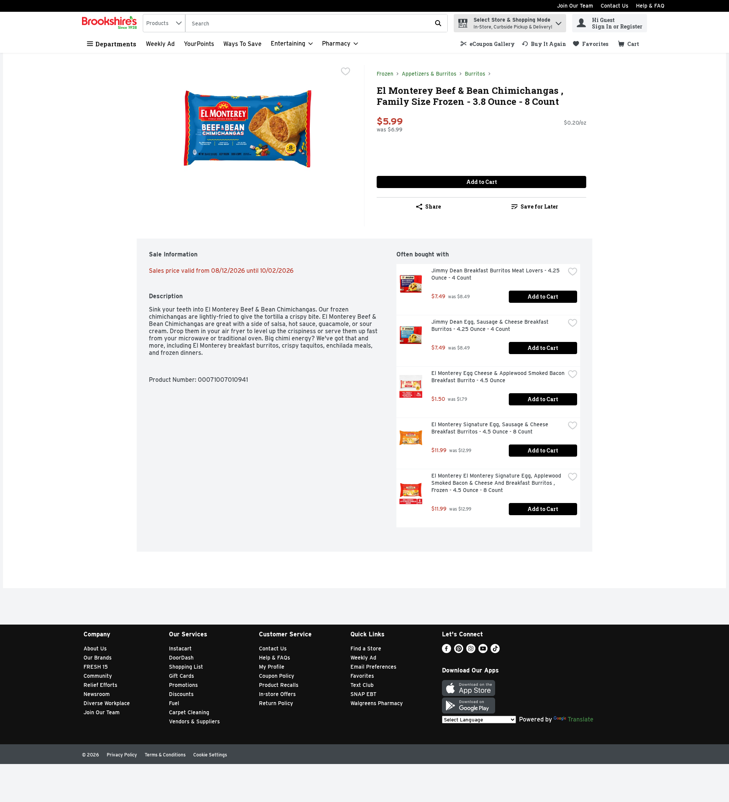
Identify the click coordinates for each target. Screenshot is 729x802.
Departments (115, 44)
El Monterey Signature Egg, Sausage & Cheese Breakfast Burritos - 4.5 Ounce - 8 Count (490, 428)
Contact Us (614, 6)
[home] (111, 23)
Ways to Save (242, 43)
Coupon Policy (276, 676)
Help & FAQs (274, 658)
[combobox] (164, 23)
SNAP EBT (363, 694)
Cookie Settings (210, 755)
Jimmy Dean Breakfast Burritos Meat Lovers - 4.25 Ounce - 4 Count (496, 274)
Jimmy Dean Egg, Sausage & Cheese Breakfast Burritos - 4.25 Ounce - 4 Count (490, 325)
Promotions (183, 685)
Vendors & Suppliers (194, 721)
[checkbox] (345, 71)
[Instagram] (470, 651)
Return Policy (276, 703)
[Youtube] (483, 651)
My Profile (271, 667)
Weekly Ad (160, 43)
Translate (580, 719)
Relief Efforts (100, 685)
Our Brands (98, 658)
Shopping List (186, 667)
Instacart (180, 648)
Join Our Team (575, 6)
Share (433, 206)
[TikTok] (495, 651)
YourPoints (199, 43)
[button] (558, 21)
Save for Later (539, 206)
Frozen (385, 74)
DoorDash (181, 658)
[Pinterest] (458, 651)
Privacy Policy (122, 755)
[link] (487, 44)
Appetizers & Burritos (429, 74)
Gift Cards (181, 676)
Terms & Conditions (165, 755)
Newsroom (97, 694)
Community (98, 676)
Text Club (362, 685)
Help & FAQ (650, 6)
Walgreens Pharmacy (376, 703)
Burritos (475, 74)
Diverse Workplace (107, 703)
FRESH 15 (96, 667)
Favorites (362, 676)
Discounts (181, 694)
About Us (95, 648)
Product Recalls (278, 685)
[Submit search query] (438, 23)
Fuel (174, 703)
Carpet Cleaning (189, 712)
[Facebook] (446, 651)
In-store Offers (277, 694)
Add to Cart (481, 181)
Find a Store (365, 648)
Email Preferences (373, 667)
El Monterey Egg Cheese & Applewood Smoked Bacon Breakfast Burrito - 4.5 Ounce (498, 376)
